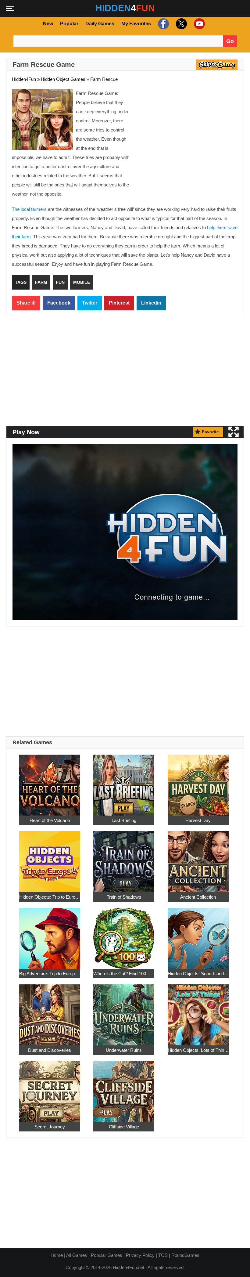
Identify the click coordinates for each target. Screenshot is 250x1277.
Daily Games (99, 23)
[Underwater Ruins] (123, 1011)
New (48, 23)
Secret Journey (49, 1126)
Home (57, 1255)
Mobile (81, 282)
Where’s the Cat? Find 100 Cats (123, 973)
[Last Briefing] (123, 781)
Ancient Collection (198, 897)
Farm (41, 282)
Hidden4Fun (24, 79)
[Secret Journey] (49, 1088)
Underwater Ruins (124, 1050)
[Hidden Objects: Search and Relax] (198, 934)
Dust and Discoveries (49, 1050)
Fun (60, 282)
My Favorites (136, 23)
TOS (163, 1255)
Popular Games (106, 1255)
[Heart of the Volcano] (49, 781)
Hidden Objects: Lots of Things (198, 1050)
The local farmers (29, 209)
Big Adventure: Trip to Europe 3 (49, 973)
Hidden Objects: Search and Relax (198, 973)
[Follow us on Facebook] (162, 23)
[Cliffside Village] (123, 1088)
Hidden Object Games (63, 79)
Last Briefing (124, 820)
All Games (76, 1255)
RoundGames (185, 1255)
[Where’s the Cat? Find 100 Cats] (123, 934)
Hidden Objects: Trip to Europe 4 (49, 897)
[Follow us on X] (180, 23)
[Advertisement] (187, 133)
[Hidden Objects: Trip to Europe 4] (49, 858)
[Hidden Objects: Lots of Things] (198, 1011)
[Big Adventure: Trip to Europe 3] (49, 934)
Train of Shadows (124, 897)
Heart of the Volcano (50, 820)
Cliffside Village (124, 1126)
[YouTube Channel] (198, 23)
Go (230, 41)
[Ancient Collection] (198, 858)
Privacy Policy (140, 1255)
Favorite (210, 431)
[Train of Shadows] (123, 858)
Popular (69, 23)
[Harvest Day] (198, 781)
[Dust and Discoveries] (49, 1011)
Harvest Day (198, 820)
